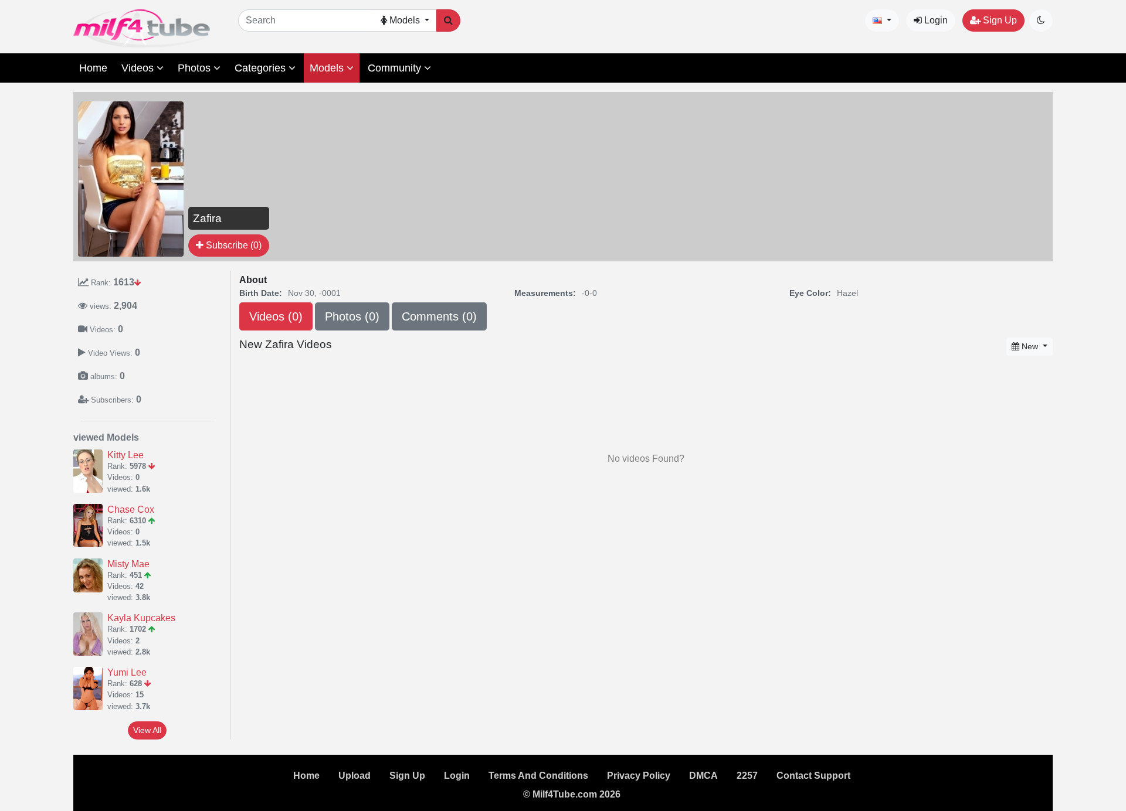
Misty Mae (128, 564)
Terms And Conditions (538, 776)
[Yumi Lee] (90, 688)
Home (93, 68)
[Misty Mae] (90, 575)
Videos (139, 68)
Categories (262, 68)
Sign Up (999, 20)
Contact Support (813, 776)
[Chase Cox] (90, 525)
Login (935, 20)
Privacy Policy (638, 776)
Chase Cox (130, 509)
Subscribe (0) (233, 245)
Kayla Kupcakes (141, 618)
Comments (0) (439, 316)
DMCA (703, 776)
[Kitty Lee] (90, 471)
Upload (354, 776)
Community (396, 68)
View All (147, 730)
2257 (747, 776)
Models (328, 68)
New (1029, 346)
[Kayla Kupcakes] (90, 634)
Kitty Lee (125, 455)
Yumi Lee (127, 672)
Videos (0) (276, 316)
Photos (195, 68)
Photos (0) (352, 316)
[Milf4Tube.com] (141, 28)
